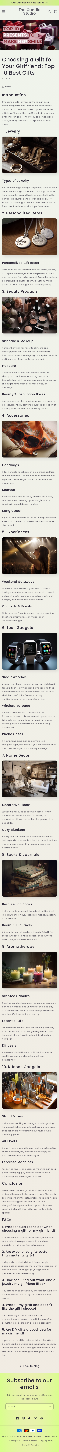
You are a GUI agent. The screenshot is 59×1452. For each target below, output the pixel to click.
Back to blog (31, 1366)
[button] (3, 12)
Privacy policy (14, 1441)
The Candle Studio (17, 1436)
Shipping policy (46, 1441)
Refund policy (51, 1436)
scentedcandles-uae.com (41, 1003)
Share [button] (8, 86)
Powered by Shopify (34, 1436)
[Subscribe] (50, 1406)
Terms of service (30, 1441)
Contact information (31, 1445)
